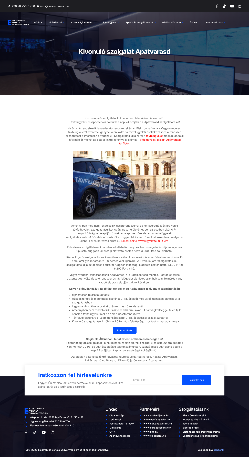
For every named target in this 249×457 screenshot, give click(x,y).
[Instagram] (239, 6)
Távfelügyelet (109, 22)
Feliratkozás (196, 380)
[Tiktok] (224, 6)
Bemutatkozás (214, 22)
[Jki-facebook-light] (26, 432)
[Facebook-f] (217, 6)
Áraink (193, 22)
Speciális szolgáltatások (139, 22)
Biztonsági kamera (81, 22)
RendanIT (218, 449)
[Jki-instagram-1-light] (52, 432)
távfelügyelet (154, 135)
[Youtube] (232, 6)
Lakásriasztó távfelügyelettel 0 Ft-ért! (145, 241)
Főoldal (38, 22)
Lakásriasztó (55, 22)
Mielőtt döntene (171, 22)
